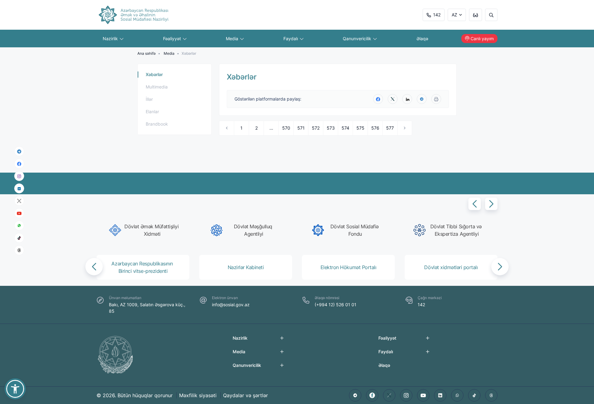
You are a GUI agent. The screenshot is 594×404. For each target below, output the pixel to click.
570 (286, 128)
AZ (454, 14)
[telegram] (19, 151)
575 (360, 128)
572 (316, 128)
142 (437, 14)
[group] (145, 230)
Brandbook (157, 124)
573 (331, 128)
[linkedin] (19, 188)
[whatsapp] (19, 225)
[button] (474, 204)
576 (375, 128)
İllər (149, 99)
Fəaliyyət (172, 38)
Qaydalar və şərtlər (245, 395)
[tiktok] (19, 238)
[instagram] (19, 176)
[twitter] (393, 99)
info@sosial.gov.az (231, 304)
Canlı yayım (482, 38)
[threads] (19, 250)
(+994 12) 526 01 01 (335, 304)
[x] (19, 201)
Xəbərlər (154, 74)
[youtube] (19, 213)
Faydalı (291, 38)
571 (301, 128)
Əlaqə (422, 38)
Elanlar (152, 111)
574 (345, 128)
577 (390, 128)
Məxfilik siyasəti (198, 395)
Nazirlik (111, 38)
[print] (436, 99)
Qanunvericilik (357, 38)
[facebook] (19, 163)
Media (232, 38)
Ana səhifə (146, 53)
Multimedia (157, 86)
